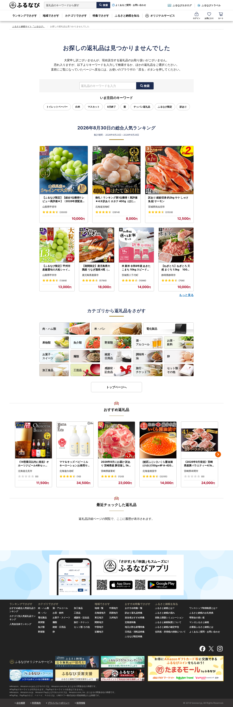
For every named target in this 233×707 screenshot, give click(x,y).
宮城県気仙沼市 (156, 206)
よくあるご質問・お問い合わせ (130, 5)
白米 (77, 106)
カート (221, 18)
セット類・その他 (174, 370)
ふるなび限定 (165, 106)
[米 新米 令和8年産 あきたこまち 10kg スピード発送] (136, 245)
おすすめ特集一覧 (133, 608)
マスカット (94, 106)
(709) (182, 280)
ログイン (196, 18)
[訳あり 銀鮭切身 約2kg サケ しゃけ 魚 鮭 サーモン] (169, 170)
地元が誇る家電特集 (135, 627)
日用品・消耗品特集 (135, 631)
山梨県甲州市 (49, 275)
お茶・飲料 (171, 342)
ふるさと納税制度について (168, 622)
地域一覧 (99, 608)
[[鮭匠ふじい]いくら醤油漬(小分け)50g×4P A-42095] (158, 440)
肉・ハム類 (49, 328)
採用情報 (80, 703)
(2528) (169, 212)
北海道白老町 (67, 470)
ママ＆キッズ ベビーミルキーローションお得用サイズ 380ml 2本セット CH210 (75, 463)
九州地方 (113, 617)
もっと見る (186, 295)
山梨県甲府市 (49, 206)
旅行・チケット (141, 370)
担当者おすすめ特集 (135, 617)
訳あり (183, 106)
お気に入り (209, 18)
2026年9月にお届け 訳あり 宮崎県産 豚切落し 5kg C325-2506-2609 (115, 463)
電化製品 (151, 328)
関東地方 (99, 622)
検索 (147, 86)
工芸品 (78, 370)
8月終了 (111, 106)
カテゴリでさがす (76, 15)
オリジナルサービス (162, 15)
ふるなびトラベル (211, 5)
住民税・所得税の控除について (170, 631)
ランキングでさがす (24, 15)
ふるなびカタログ (182, 5)
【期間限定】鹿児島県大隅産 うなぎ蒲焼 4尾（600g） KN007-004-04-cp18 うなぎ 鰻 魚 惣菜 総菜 (96, 267)
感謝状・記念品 (110, 370)
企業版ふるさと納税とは (201, 627)
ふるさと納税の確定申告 (167, 627)
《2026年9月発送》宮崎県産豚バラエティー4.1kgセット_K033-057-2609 (199, 463)
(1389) (63, 280)
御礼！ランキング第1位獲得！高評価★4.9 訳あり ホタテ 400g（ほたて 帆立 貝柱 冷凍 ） (116, 199)
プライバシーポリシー (59, 703)
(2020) (63, 212)
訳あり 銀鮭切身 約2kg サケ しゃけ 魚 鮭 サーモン (168, 199)
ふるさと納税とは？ (165, 608)
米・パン (99, 328)
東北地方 (99, 617)
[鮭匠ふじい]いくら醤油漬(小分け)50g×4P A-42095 (158, 463)
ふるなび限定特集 (133, 636)
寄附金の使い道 (197, 617)
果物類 (46, 342)
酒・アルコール (143, 342)
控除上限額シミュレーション (169, 617)
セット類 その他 (82, 627)
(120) (121, 476)
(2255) (163, 476)
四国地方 (113, 612)
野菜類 (109, 342)
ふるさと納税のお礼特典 (201, 612)
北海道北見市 (25, 470)
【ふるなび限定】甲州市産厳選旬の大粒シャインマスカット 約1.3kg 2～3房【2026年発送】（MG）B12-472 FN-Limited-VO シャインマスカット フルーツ (56, 267)
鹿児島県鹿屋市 (90, 275)
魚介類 (78, 342)
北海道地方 (100, 612)
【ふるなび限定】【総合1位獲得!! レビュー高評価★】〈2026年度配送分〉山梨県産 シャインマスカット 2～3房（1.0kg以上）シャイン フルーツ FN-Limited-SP (63, 199)
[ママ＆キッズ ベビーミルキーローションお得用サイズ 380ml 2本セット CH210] (75, 440)
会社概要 (20, 703)
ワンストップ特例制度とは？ (203, 608)
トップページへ (116, 387)
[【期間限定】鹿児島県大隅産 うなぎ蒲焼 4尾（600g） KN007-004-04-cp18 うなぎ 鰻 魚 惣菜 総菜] (96, 245)
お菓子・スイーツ (47, 356)
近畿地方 (99, 631)
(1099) (142, 280)
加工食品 (47, 370)
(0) (36, 476)
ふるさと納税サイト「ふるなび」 (28, 26)
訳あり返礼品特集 (133, 612)
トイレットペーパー (57, 106)
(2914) (116, 212)
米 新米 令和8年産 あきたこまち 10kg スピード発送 (136, 267)
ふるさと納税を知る (127, 15)
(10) (79, 476)
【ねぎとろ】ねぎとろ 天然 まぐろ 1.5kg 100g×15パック (175, 267)
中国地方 (113, 608)
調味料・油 (141, 356)
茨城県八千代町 (130, 275)
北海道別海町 (102, 206)
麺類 (76, 356)
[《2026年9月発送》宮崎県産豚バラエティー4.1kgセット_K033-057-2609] (199, 440)
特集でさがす (101, 15)
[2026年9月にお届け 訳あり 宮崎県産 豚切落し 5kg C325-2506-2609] (116, 440)
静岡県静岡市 (168, 275)
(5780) (103, 280)
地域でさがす (51, 15)
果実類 (41, 622)
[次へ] (218, 454)
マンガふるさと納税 (199, 622)
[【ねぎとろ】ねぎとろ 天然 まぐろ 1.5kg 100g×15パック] (176, 245)
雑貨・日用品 (109, 356)
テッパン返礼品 (142, 106)
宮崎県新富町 (108, 470)
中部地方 (99, 627)
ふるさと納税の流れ (165, 612)
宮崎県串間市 (191, 470)
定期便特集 (130, 622)
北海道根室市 (150, 470)
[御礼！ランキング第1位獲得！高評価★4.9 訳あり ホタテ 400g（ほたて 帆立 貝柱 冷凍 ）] (116, 170)
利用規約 (36, 703)
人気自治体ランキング (20, 624)
